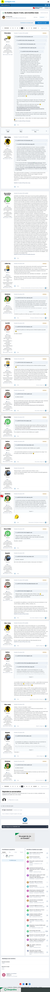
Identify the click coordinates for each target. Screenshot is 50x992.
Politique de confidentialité (23, 987)
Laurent (31, 947)
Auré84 (7, 323)
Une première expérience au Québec (37, 895)
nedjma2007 (31, 920)
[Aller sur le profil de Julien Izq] (8, 268)
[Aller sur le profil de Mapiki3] (8, 473)
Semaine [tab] (4, 852)
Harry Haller (37, 410)
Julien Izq (32, 47)
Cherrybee (7, 33)
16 (26, 28)
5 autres (36, 287)
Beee (30, 916)
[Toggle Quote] (15, 36)
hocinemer (31, 906)
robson (30, 858)
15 (24, 28)
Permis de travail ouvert (34, 856)
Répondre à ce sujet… (14, 799)
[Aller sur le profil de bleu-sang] (8, 142)
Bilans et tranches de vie (21, 17)
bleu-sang (34, 51)
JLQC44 (31, 911)
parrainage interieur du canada (35, 919)
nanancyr (31, 936)
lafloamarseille (27, 287)
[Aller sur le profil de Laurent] (28, 945)
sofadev (31, 871)
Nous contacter (34, 987)
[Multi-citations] (15, 125)
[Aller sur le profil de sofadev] (28, 868)
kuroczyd (32, 287)
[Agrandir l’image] (26, 96)
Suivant (35, 28)
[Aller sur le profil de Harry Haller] (8, 422)
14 (22, 28)
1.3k (8, 334)
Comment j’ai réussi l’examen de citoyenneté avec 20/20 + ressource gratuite (37, 869)
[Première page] (3, 28)
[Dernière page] (38, 28)
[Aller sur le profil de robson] (28, 857)
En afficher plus (13, 860)
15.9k (8, 44)
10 (12, 28)
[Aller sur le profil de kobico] (8, 395)
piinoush (31, 932)
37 (8, 479)
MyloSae (36, 317)
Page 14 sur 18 (44, 28)
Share (36, 17)
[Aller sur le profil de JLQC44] (28, 910)
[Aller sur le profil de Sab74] (28, 853)
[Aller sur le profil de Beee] (28, 915)
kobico (8, 390)
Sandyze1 (31, 892)
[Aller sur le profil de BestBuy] (28, 951)
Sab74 (30, 853)
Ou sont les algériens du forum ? (36, 905)
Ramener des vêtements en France (36, 909)
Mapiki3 (7, 468)
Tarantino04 (31, 941)
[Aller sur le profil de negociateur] (7, 856)
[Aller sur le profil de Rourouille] (3, 17)
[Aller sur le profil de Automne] (8, 299)
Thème (14, 987)
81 (8, 148)
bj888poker (9, 974)
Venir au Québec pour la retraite (36, 852)
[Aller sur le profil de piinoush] (28, 931)
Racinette (29, 36)
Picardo (30, 897)
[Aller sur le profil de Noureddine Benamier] (8, 199)
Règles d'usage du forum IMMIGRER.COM (11, 826)
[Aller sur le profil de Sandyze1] (28, 891)
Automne (7, 294)
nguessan (31, 887)
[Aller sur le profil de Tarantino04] (28, 940)
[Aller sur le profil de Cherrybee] (8, 38)
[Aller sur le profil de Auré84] (8, 328)
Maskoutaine (31, 522)
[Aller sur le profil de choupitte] (28, 862)
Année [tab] (16, 852)
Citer (18, 124)
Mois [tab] (10, 852)
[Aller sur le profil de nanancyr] (28, 935)
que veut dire (31, 162)
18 (31, 28)
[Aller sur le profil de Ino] (28, 926)
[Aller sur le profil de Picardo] (28, 896)
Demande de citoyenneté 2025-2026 (37, 934)
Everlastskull (32, 878)
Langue (10, 987)
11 (15, 28)
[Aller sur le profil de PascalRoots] (28, 882)
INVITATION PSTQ (33, 885)
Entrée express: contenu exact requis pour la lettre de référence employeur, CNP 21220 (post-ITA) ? (37, 876)
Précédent (6, 28)
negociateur (11, 855)
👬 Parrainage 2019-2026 (34, 930)
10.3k (8, 401)
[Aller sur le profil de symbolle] (28, 900)
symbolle (31, 902)
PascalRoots (31, 882)
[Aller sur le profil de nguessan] (28, 886)
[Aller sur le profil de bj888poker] (4, 975)
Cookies (40, 987)
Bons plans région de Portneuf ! (36, 881)
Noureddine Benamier (7, 194)
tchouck (37, 385)
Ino (30, 927)
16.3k (8, 305)
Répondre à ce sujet (42, 22)
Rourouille (10, 16)
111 (8, 428)
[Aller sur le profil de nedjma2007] (28, 920)
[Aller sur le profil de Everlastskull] (28, 875)
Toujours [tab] (21, 852)
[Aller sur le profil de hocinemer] (28, 906)
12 (17, 28)
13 (19, 28)
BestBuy (31, 952)
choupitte (31, 863)
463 (8, 274)
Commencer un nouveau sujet (26, 22)
